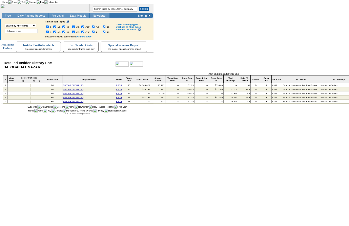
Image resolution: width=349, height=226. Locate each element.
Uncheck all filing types (128, 27)
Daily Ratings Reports (31, 15)
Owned (255, 79)
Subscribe (53, 2)
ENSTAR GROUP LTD (73, 85)
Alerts (72, 107)
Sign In (142, 15)
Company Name (88, 79)
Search (144, 8)
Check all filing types (127, 24)
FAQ (23, 2)
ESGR (119, 85)
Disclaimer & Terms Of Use (79, 110)
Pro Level (58, 15)
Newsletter (99, 15)
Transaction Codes (117, 110)
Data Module (78, 15)
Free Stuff (122, 107)
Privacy (100, 110)
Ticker (119, 79)
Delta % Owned (244, 79)
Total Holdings (230, 79)
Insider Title (52, 79)
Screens (61, 107)
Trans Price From (201, 79)
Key (42, 2)
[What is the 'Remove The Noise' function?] (139, 30)
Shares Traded (158, 79)
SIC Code (276, 79)
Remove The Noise (126, 29)
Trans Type (129, 79)
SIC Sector (301, 79)
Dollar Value (142, 79)
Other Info (266, 79)
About (14, 2)
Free (8, 15)
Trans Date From (172, 79)
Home (5, 2)
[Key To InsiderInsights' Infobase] (67, 22)
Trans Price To (216, 79)
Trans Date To (187, 79)
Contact (33, 2)
